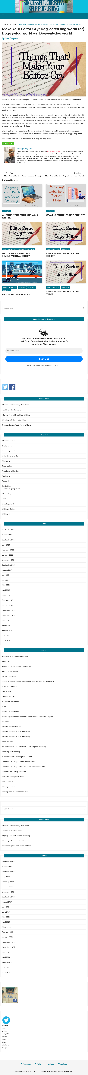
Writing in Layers (8, 787)
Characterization (8, 441)
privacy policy (47, 365)
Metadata (6, 721)
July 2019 (5, 635)
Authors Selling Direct (10, 671)
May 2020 (6, 620)
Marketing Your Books (10, 711)
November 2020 (8, 615)
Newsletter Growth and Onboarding (16, 731)
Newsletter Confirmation (11, 726)
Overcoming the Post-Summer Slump (16, 425)
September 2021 (8, 565)
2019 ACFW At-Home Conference (15, 656)
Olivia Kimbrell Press (54, 152)
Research (5, 481)
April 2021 (6, 590)
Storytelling (31, 287)
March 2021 (6, 595)
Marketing (6, 461)
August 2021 (7, 570)
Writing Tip (6, 211)
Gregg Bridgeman (11, 38)
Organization (7, 466)
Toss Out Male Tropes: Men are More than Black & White (24, 767)
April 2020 (6, 625)
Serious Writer (7, 742)
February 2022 (8, 550)
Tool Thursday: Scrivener (12, 410)
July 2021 (5, 575)
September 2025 (9, 530)
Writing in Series (8, 509)
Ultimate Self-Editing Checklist (14, 772)
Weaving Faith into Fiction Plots (65, 215)
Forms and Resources (10, 701)
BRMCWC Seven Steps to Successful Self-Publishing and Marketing (28, 681)
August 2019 (7, 630)
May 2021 (6, 585)
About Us (6, 661)
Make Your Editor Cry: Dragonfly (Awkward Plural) (64, 176)
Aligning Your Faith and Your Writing (16, 415)
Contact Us (6, 691)
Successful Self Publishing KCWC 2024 (17, 757)
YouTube (63, 1064)
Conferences (7, 446)
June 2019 (6, 640)
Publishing (21, 249)
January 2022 (7, 555)
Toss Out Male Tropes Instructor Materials (18, 762)
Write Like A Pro (8, 782)
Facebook (27, 1064)
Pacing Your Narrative (16, 294)
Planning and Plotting (9, 287)
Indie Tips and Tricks (9, 249)
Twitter (39, 1064)
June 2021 (6, 580)
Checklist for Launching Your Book (15, 405)
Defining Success (8, 696)
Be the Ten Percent (9, 676)
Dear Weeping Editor (12, 489)
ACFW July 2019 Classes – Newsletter (17, 666)
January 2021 (7, 605)
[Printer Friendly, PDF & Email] (8, 144)
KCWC (4, 706)
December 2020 (8, 610)
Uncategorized (8, 504)
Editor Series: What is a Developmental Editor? (16, 254)
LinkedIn (51, 1064)
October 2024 (8, 535)
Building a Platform (9, 686)
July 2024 (6, 545)
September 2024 (9, 540)
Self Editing (30, 249)
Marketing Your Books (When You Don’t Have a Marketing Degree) (27, 716)
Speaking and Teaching (11, 752)
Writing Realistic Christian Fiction (15, 792)
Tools (4, 499)
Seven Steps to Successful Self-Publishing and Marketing (24, 746)
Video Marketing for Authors (13, 777)
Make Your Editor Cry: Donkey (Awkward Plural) (22, 176)
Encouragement (8, 451)
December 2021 (8, 560)
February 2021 (7, 600)
